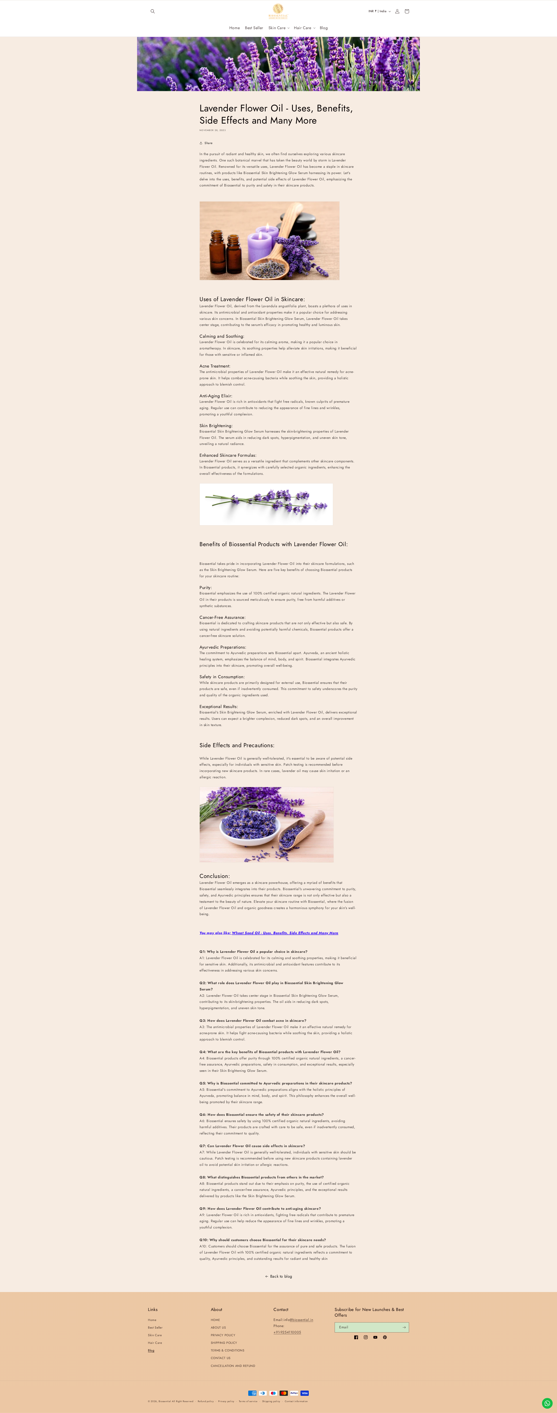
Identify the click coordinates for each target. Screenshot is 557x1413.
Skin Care (155, 1335)
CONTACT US (221, 1358)
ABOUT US (218, 1327)
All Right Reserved (182, 1401)
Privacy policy (226, 1401)
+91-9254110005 (287, 1332)
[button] (153, 11)
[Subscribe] (404, 1327)
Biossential (165, 1401)
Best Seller (155, 1327)
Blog (151, 1350)
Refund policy (206, 1401)
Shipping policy (271, 1401)
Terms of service (248, 1401)
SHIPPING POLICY (224, 1343)
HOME (215, 1320)
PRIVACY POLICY (223, 1335)
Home (152, 1320)
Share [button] (209, 143)
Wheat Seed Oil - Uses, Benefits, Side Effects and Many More (285, 932)
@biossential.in (301, 1319)
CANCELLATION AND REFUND (233, 1366)
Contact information (296, 1401)
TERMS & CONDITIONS (228, 1350)
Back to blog (281, 1276)
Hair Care (155, 1343)
